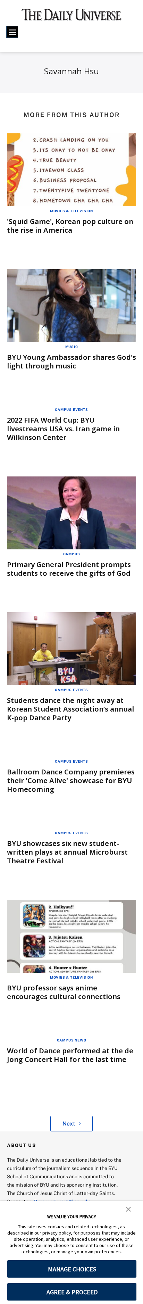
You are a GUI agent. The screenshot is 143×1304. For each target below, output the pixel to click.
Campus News (71, 1040)
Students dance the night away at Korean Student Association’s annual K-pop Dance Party (70, 709)
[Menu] (12, 32)
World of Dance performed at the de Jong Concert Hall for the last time (70, 1055)
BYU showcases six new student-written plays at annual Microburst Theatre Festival (67, 852)
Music (71, 346)
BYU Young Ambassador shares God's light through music (71, 361)
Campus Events (71, 409)
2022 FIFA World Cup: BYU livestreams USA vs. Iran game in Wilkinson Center (63, 428)
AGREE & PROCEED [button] (72, 1292)
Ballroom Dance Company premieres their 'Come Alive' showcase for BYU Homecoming (71, 780)
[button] (128, 1208)
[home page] (71, 17)
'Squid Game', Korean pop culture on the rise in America (70, 226)
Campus (71, 554)
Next (68, 1123)
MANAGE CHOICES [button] (72, 1269)
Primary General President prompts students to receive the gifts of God (69, 569)
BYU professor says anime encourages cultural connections (63, 992)
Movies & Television (71, 211)
